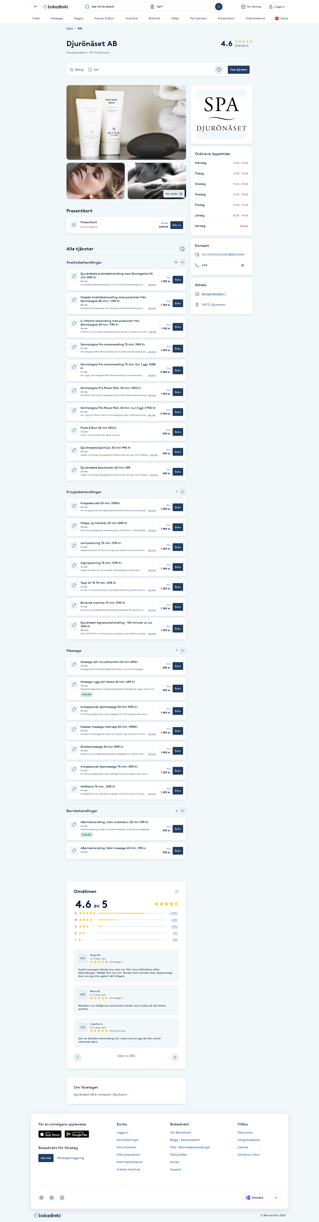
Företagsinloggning (70, 1158)
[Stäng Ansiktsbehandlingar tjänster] (182, 262)
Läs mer (152, 284)
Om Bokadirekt (180, 1132)
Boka (178, 279)
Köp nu (177, 225)
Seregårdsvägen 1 (214, 294)
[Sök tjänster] (182, 249)
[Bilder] (221, 114)
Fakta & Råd (178, 1154)
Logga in (122, 1132)
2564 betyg (241, 45)
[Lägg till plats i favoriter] (219, 69)
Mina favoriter (126, 1147)
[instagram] (41, 1198)
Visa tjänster (238, 69)
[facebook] (62, 1198)
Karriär (174, 1162)
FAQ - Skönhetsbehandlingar (190, 1147)
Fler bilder (172, 193)
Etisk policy (245, 1132)
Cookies (243, 1147)
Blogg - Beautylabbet (185, 1140)
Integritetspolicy (249, 1140)
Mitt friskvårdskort (130, 1162)
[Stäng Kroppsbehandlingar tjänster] (182, 492)
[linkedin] (52, 1198)
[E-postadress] (223, 254)
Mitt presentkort (128, 1154)
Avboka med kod (128, 1169)
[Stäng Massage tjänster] (182, 650)
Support (175, 1169)
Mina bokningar (127, 1140)
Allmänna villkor (249, 1154)
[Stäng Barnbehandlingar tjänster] (182, 810)
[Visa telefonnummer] (242, 265)
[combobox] (115, 6)
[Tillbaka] (36, 6)
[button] (126, 225)
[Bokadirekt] (55, 7)
